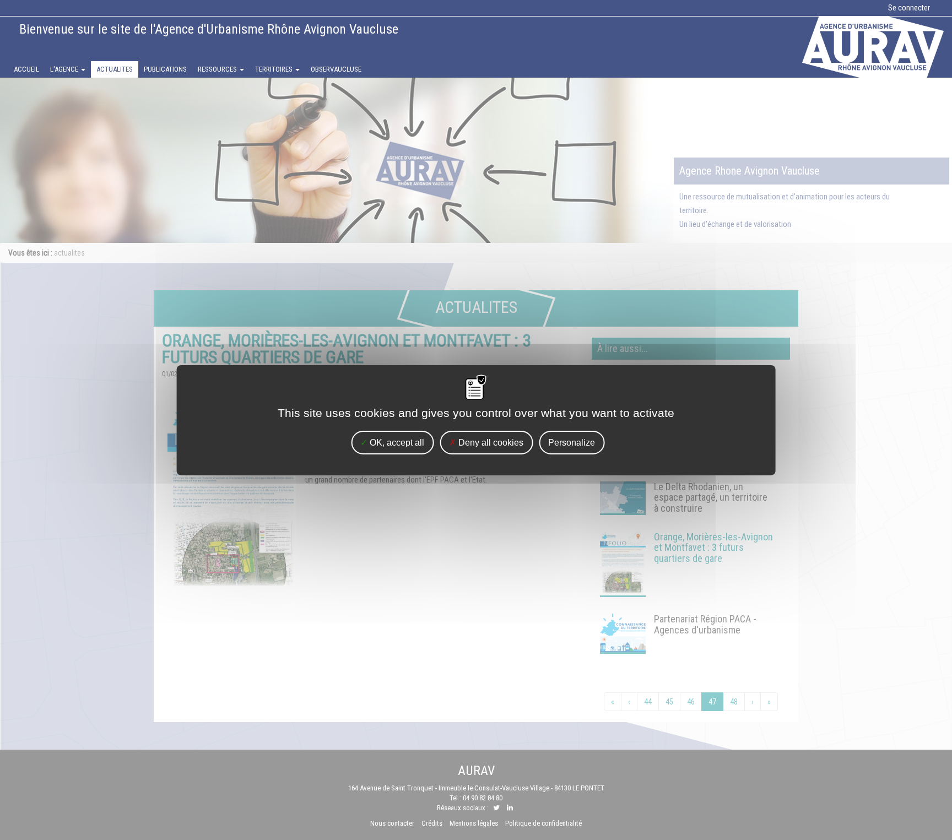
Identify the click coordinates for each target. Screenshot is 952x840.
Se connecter (909, 7)
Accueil (26, 69)
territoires (274, 69)
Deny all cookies (489, 442)
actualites (114, 69)
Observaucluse (336, 69)
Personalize (571, 442)
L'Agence (65, 69)
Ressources (218, 69)
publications (165, 69)
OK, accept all (395, 442)
